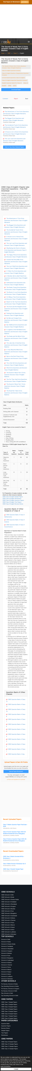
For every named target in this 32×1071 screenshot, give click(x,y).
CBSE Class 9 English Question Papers (13, 500)
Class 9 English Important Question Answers (14, 80)
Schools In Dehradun (7, 978)
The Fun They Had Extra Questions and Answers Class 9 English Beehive (15, 380)
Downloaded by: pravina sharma (11, 860)
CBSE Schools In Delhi (7, 895)
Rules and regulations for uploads (16, 779)
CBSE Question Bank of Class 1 (15, 750)
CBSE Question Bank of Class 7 (15, 720)
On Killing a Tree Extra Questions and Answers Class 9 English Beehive (15, 298)
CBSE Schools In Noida (7, 897)
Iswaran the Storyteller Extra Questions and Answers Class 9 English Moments (15, 261)
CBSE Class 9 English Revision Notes (13, 504)
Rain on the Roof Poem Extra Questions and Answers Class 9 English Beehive (15, 358)
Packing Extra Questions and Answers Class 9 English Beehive (14, 314)
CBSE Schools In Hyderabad (9, 915)
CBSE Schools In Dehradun (8, 934)
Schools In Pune (5, 955)
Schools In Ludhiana (6, 976)
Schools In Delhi (5, 939)
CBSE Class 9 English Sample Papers (13, 496)
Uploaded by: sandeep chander (11, 835)
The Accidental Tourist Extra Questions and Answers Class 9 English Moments (15, 126)
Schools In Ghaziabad (7, 948)
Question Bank (5, 1023)
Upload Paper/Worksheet (16, 771)
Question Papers (6, 1026)
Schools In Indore (6, 974)
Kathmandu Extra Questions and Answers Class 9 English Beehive (14, 283)
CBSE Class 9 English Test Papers (12, 502)
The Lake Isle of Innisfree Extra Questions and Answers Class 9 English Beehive (15, 345)
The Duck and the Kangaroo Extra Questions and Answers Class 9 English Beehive (15, 308)
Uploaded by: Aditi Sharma (9, 828)
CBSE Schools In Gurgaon (8, 906)
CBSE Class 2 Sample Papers (9, 1004)
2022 (14, 85)
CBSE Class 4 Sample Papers (9, 1009)
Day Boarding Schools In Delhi (9, 995)
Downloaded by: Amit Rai (9, 865)
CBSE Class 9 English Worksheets (12, 498)
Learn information (5, 1066)
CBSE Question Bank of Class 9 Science (14, 521)
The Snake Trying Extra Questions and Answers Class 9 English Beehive (15, 288)
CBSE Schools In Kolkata (8, 918)
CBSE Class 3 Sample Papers (9, 1006)
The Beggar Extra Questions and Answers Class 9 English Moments (13, 119)
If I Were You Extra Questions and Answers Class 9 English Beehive (15, 272)
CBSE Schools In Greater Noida (10, 899)
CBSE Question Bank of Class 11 (15, 705)
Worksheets (4, 1035)
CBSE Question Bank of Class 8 (15, 715)
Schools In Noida (6, 941)
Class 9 (15, 53)
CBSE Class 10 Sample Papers (9, 1044)
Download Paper (16, 89)
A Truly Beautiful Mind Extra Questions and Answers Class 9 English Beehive (15, 351)
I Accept (16, 1069)
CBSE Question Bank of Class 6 (15, 725)
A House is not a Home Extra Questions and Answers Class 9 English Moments (15, 133)
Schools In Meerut (6, 969)
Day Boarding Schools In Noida (10, 986)
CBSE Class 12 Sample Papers (9, 1048)
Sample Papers (5, 1030)
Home (3, 53)
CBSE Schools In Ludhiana (8, 932)
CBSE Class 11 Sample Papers (9, 1046)
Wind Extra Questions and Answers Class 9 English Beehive (15, 369)
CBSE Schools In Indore (7, 929)
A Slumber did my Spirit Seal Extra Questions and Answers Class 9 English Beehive (15, 278)
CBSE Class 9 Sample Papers (9, 1041)
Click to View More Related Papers (14, 147)
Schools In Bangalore (7, 958)
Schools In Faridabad (7, 946)
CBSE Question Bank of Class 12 (15, 700)
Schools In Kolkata (6, 962)
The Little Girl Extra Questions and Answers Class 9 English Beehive (15, 364)
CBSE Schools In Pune (7, 911)
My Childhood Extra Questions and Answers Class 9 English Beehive (15, 326)
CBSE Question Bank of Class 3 (15, 740)
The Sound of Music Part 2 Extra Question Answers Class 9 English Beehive (14, 67)
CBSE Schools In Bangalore (9, 913)
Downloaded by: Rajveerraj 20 (10, 871)
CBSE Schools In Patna (7, 922)
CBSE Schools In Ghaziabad (9, 904)
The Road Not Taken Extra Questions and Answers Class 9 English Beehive (15, 392)
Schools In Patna (6, 967)
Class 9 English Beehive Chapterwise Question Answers (15, 74)
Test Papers (4, 1033)
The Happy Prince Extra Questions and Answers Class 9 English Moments (15, 256)
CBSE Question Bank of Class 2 (15, 745)
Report (16, 98)
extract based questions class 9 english (13, 77)
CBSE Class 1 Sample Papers (9, 1002)
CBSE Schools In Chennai (8, 920)
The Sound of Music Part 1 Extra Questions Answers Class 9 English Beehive (14, 386)
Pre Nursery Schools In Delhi (9, 991)
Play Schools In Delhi (7, 993)
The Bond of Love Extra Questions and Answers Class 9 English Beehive (15, 293)
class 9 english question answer (11, 70)
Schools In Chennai (6, 965)
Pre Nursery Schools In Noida (9, 984)
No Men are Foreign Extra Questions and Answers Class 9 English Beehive (15, 320)
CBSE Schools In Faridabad (8, 901)
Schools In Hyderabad (7, 960)
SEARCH (25, 2)
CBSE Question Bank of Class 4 (15, 735)
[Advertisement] (16, 21)
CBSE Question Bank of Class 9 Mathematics (14, 516)
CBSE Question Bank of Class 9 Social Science (14, 526)
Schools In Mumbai (6, 953)
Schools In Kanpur (6, 972)
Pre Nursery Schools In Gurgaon (10, 988)
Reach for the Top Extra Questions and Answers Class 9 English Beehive (15, 303)
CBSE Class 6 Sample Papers (9, 1013)
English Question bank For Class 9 (11, 83)
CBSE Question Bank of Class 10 (15, 710)
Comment (5, 98)
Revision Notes (5, 1028)
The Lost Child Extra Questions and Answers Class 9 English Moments (15, 267)
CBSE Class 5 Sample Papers (9, 1011)
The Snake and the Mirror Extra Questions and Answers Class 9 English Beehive (15, 338)
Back (26, 98)
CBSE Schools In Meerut (8, 925)
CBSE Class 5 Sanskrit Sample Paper (13, 869)
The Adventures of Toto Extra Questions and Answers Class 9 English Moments (16, 112)
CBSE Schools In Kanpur (8, 927)
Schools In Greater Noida (8, 944)
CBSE (8, 53)
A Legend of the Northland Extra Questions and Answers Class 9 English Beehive (15, 331)
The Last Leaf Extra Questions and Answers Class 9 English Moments (14, 139)
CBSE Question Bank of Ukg (16, 754)
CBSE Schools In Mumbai (8, 908)
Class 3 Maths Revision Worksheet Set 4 (14, 863)
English (4, 85)
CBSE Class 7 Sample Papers (9, 1016)
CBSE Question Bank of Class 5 (15, 730)
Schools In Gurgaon (6, 951)
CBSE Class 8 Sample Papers (9, 1018)
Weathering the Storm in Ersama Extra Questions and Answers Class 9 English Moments (15, 250)
